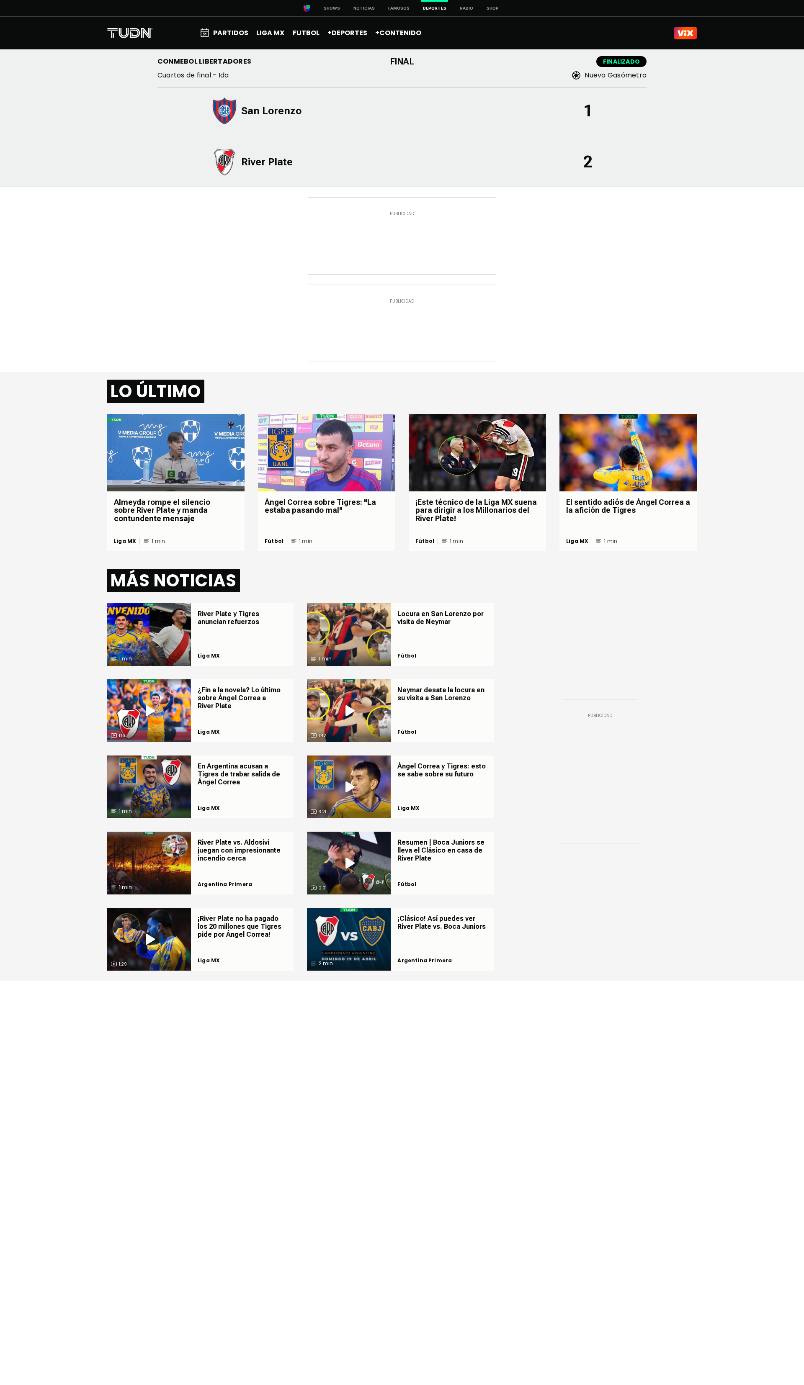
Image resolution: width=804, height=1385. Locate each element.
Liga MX (125, 541)
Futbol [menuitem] (306, 33)
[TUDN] (130, 33)
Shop (493, 8)
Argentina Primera (225, 884)
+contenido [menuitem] (398, 33)
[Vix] (685, 33)
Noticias (364, 8)
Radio (466, 8)
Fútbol (274, 541)
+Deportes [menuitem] (347, 33)
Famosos (399, 8)
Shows (332, 8)
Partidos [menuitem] (230, 33)
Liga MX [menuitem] (270, 33)
